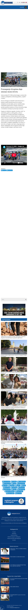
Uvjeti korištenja (14, 535)
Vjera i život (18, 493)
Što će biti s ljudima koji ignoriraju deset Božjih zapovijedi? (18, 579)
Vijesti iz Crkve (21, 489)
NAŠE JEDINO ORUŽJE (14, 586)
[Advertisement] (14, 25)
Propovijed (14, 487)
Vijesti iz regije (20, 491)
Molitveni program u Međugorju (14, 536)
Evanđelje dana (22, 481)
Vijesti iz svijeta (11, 493)
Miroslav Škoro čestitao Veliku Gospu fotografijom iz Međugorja (12, 373)
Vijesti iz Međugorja (10, 491)
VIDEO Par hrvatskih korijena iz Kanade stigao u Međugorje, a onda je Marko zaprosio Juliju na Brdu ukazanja (12, 442)
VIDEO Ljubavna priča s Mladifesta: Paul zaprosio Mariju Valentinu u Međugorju (13, 390)
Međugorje (12, 485)
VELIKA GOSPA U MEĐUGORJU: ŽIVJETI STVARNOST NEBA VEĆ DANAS (14, 356)
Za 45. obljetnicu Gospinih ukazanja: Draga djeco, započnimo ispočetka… (18, 565)
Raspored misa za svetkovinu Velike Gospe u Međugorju (13, 425)
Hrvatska (5, 485)
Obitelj (24, 485)
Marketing (14, 533)
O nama (14, 532)
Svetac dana (21, 487)
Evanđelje (14, 481)
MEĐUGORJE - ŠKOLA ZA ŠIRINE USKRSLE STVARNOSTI (18, 549)
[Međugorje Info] (7, 2)
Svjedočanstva (7, 489)
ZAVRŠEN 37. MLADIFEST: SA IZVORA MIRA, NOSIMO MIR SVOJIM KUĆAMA (13, 460)
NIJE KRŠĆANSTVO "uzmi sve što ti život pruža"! (17, 595)
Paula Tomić (10, 170)
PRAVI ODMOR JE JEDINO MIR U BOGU (17, 556)
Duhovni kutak (7, 481)
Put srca (4, 170)
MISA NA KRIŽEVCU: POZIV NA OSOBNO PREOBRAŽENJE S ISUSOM (14, 477)
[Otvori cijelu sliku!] (14, 79)
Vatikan (14, 489)
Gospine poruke (21, 483)
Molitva (18, 485)
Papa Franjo (7, 487)
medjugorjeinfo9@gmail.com (15, 607)
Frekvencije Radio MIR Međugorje (14, 538)
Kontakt (14, 540)
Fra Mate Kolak (7, 483)
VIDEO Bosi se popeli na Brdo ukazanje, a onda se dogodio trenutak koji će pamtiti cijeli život (13, 337)
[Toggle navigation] (26, 7)
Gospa (14, 483)
